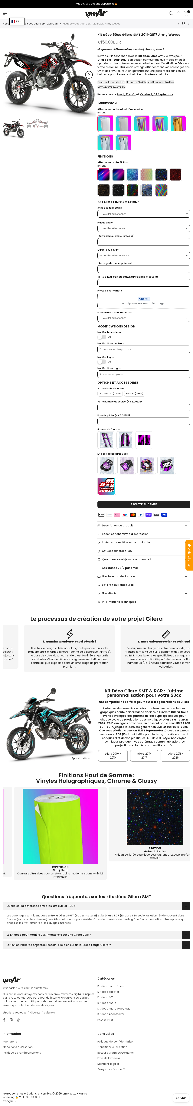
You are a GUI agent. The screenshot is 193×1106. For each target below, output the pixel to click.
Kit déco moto (106, 1003)
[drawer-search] (171, 13)
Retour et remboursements (115, 1053)
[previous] (9, 75)
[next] (89, 75)
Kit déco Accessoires (111, 1014)
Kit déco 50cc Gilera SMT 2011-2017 (37, 23)
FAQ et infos (105, 1020)
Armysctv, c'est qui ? (111, 1069)
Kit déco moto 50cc (110, 986)
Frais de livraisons (108, 1058)
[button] (17, 21)
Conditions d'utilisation (18, 1047)
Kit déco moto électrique (113, 1008)
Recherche (10, 1041)
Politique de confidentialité (115, 1041)
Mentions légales (108, 1064)
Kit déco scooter (108, 992)
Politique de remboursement (22, 1053)
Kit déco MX (105, 997)
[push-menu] (5, 13)
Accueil (7, 23)
